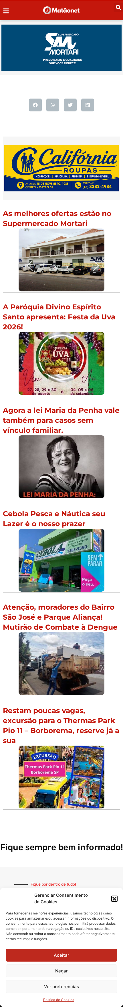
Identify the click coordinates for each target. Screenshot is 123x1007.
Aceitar (61, 955)
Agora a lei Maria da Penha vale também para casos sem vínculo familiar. (61, 420)
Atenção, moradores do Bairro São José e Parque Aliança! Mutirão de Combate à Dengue (60, 617)
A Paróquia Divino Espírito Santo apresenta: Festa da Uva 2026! (59, 317)
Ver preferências (61, 986)
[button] (114, 899)
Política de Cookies (58, 1000)
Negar (61, 971)
